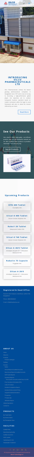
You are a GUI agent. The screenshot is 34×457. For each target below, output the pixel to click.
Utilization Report (9, 400)
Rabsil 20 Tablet (17, 226)
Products (5, 357)
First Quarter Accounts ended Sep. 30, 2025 (17, 379)
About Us (5, 355)
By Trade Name (7, 415)
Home (5, 352)
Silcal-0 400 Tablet (17, 216)
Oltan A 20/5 (17, 271)
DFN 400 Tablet (17, 205)
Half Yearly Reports (10, 375)
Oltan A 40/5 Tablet (17, 248)
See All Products (11, 149)
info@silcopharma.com (13, 302)
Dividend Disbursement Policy (12, 390)
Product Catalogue (9, 359)
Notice (6, 367)
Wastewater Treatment (9, 442)
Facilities (5, 362)
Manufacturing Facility (9, 432)
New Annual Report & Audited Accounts (15, 372)
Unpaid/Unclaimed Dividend (12, 392)
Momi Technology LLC (17, 454)
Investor (5, 365)
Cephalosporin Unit (8, 440)
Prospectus (8, 395)
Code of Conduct (9, 385)
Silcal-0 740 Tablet (17, 237)
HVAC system (6, 437)
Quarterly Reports (9, 377)
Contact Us (6, 405)
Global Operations (8, 403)
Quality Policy (6, 429)
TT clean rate (8, 398)
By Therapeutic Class (8, 420)
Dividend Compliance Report (12, 387)
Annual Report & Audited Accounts (14, 369)
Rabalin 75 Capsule (17, 261)
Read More (24, 112)
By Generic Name (8, 417)
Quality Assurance (8, 435)
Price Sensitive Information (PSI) (13, 382)
